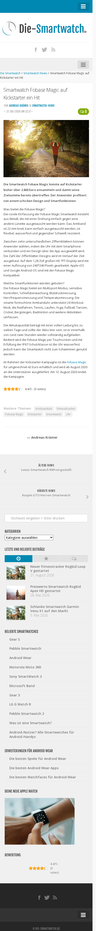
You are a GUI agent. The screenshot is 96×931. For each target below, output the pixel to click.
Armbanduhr (43, 409)
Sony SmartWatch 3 (25, 676)
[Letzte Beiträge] (18, 558)
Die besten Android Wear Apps (33, 768)
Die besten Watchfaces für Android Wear (42, 777)
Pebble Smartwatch (25, 648)
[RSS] (53, 49)
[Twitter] (44, 49)
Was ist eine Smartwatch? (30, 723)
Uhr (68, 414)
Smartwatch (54, 414)
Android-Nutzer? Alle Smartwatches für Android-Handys (41, 734)
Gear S (14, 639)
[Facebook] (36, 49)
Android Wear (20, 658)
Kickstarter (35, 414)
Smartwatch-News (43, 105)
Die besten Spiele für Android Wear (37, 758)
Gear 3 (14, 695)
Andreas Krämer (18, 105)
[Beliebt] (46, 558)
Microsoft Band (22, 686)
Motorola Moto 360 (25, 667)
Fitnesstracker (66, 409)
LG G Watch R (20, 704)
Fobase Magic (76, 362)
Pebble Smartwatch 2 (26, 713)
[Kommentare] (74, 558)
